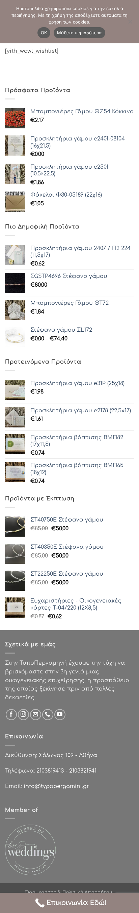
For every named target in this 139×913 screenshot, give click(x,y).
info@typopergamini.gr (56, 786)
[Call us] (47, 714)
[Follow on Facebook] (11, 714)
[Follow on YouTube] (59, 714)
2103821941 (82, 771)
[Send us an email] (35, 714)
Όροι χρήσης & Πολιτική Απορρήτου (68, 892)
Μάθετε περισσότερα (79, 32)
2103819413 (50, 771)
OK (44, 32)
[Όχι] (130, 23)
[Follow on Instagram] (23, 714)
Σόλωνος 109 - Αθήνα (68, 755)
